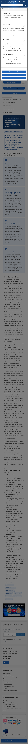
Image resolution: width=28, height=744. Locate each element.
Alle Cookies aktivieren (14, 75)
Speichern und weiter (14, 71)
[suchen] (25, 5)
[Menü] (1, 2)
